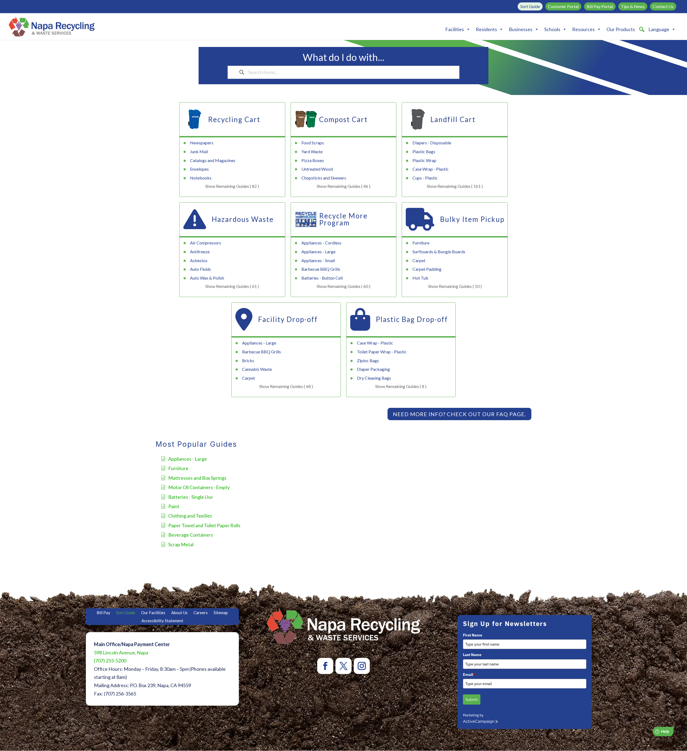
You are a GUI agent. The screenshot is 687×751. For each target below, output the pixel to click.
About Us (179, 613)
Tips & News (633, 6)
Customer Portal (563, 6)
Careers (200, 613)
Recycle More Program (343, 219)
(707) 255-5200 (110, 661)
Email (469, 674)
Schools (552, 29)
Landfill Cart (453, 119)
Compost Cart (343, 119)
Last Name (472, 654)
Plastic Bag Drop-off (412, 319)
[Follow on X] (343, 666)
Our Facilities (153, 613)
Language (658, 29)
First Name (472, 635)
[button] (642, 29)
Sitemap (221, 613)
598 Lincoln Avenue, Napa (121, 652)
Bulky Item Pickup (472, 219)
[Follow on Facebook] (325, 666)
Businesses (520, 29)
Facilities (454, 29)
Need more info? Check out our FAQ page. (459, 414)
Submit (472, 699)
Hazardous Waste (243, 219)
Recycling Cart (234, 119)
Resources (583, 29)
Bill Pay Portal (600, 6)
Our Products (620, 29)
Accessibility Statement (162, 621)
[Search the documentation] (241, 72)
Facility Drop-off (288, 319)
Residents (486, 29)
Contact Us (663, 6)
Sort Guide (530, 6)
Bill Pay (103, 613)
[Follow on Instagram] (362, 666)
